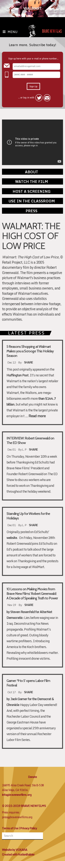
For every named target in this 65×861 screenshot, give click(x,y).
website (11, 537)
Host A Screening (32, 191)
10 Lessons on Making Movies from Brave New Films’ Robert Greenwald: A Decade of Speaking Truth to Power (32, 593)
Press (31, 211)
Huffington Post (17, 375)
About (31, 172)
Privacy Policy (28, 828)
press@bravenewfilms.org (17, 817)
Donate (32, 776)
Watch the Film (31, 181)
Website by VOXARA (14, 849)
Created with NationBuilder (18, 854)
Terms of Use (10, 828)
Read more (37, 416)
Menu (13, 31)
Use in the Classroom (31, 201)
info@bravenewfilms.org (16, 794)
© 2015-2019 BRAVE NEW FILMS (24, 805)
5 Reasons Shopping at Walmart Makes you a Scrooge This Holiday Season (30, 351)
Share (28, 362)
